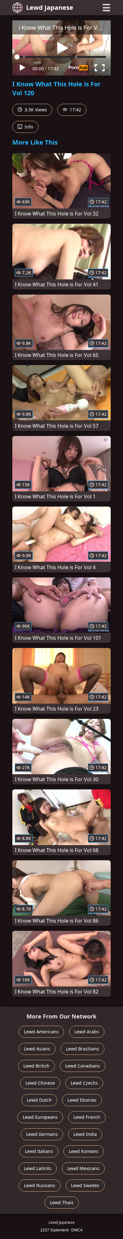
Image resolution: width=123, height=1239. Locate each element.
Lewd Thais (61, 1202)
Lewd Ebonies (82, 1100)
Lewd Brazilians (82, 1049)
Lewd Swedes (85, 1185)
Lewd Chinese (40, 1083)
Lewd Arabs (86, 1032)
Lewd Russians (39, 1185)
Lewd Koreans (83, 1151)
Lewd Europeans (40, 1117)
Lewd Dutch (39, 1100)
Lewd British (36, 1066)
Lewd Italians (39, 1151)
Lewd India (85, 1134)
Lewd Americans (41, 1032)
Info (28, 127)
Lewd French (86, 1117)
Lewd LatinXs (37, 1168)
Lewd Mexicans (83, 1168)
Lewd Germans (42, 1134)
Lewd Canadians (82, 1066)
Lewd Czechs (84, 1083)
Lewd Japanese (49, 7)
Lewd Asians (37, 1049)
